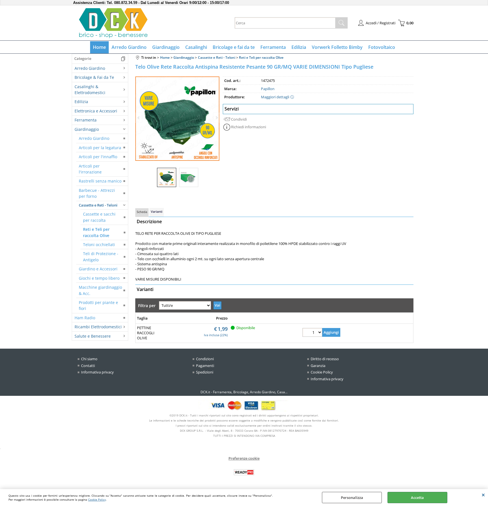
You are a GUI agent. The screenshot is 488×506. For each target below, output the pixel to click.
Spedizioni (204, 372)
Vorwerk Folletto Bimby (337, 47)
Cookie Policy (97, 499)
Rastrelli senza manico (100, 181)
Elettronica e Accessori (96, 111)
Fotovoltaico (381, 47)
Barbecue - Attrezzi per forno (97, 193)
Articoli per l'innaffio (98, 156)
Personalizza (352, 497)
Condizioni (205, 358)
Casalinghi (196, 47)
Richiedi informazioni (248, 126)
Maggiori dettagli (275, 96)
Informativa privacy (97, 372)
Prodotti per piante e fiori (98, 305)
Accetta (417, 497)
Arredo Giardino (129, 47)
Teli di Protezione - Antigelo (100, 256)
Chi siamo (89, 358)
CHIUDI (483, 495)
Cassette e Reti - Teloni (98, 205)
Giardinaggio (166, 47)
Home (99, 47)
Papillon (267, 88)
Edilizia (298, 47)
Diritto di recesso (325, 358)
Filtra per (147, 305)
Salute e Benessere (93, 336)
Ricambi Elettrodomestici (98, 326)
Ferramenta (273, 47)
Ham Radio (85, 317)
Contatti (88, 365)
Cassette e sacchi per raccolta (99, 217)
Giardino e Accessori (98, 269)
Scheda (142, 212)
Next (216, 117)
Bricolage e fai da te (234, 47)
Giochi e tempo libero (99, 278)
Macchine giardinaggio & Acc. (100, 290)
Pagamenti (205, 365)
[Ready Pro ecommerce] (244, 472)
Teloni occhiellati (99, 244)
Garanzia (318, 365)
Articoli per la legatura (100, 147)
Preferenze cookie (244, 458)
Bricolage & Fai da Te (94, 77)
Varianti (156, 211)
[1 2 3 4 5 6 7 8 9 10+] (312, 333)
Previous (139, 117)
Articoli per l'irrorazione (90, 169)
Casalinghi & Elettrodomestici (90, 89)
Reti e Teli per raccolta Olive (96, 232)
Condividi (239, 119)
